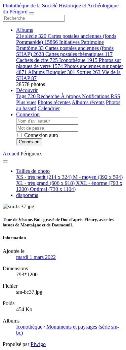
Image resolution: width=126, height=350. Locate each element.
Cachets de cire (37, 60)
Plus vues (26, 102)
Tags (26, 96)
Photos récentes (54, 102)
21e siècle (31, 36)
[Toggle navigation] (31, 13)
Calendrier (49, 108)
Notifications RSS (101, 96)
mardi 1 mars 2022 (36, 257)
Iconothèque (78, 60)
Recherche (49, 96)
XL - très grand (45, 183)
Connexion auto (40, 135)
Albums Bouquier (51, 72)
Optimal (53, 189)
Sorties (88, 72)
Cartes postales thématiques (79, 54)
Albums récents (88, 102)
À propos (71, 96)
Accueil (11, 153)
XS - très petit (44, 177)
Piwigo (38, 344)
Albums (24, 30)
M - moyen (98, 177)
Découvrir (27, 90)
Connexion (28, 114)
